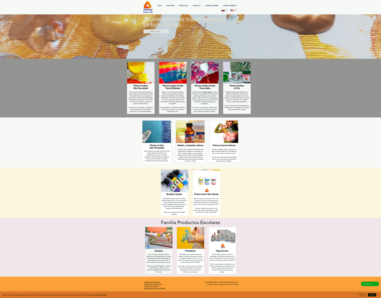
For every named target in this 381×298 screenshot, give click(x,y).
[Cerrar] (378, 294)
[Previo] (10, 36)
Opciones (362, 295)
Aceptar (372, 295)
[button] (183, 5)
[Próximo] (371, 36)
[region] (141, 88)
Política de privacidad (99, 295)
